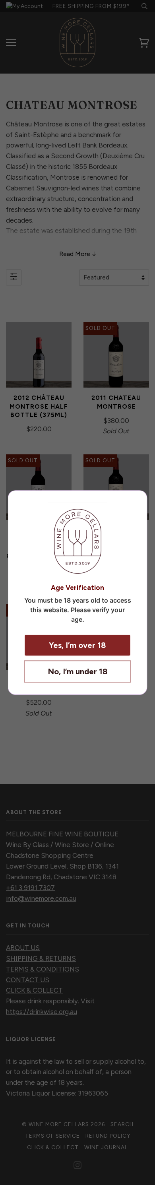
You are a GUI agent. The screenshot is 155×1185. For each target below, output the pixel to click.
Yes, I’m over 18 (77, 645)
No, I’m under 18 (78, 671)
